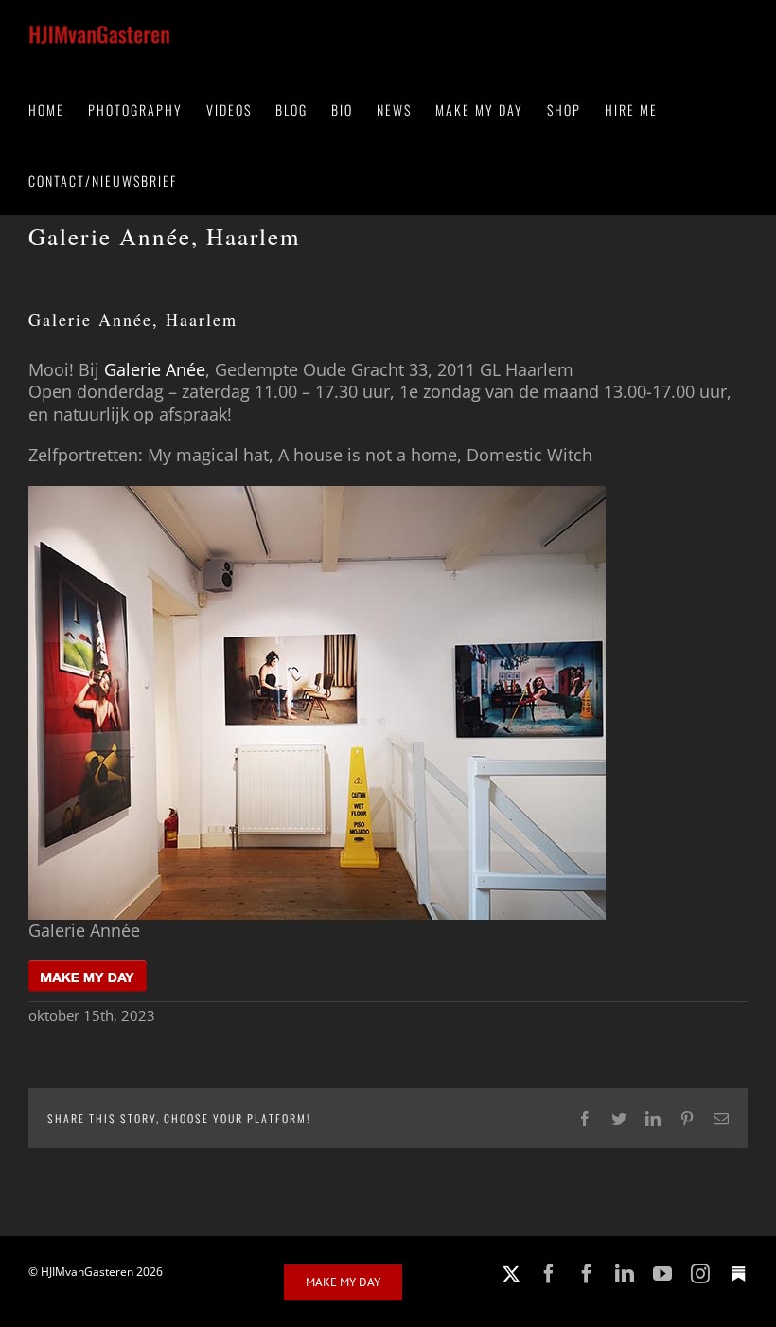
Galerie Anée (154, 369)
